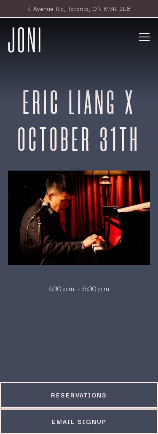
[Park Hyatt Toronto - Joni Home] (24, 38)
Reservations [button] (79, 395)
